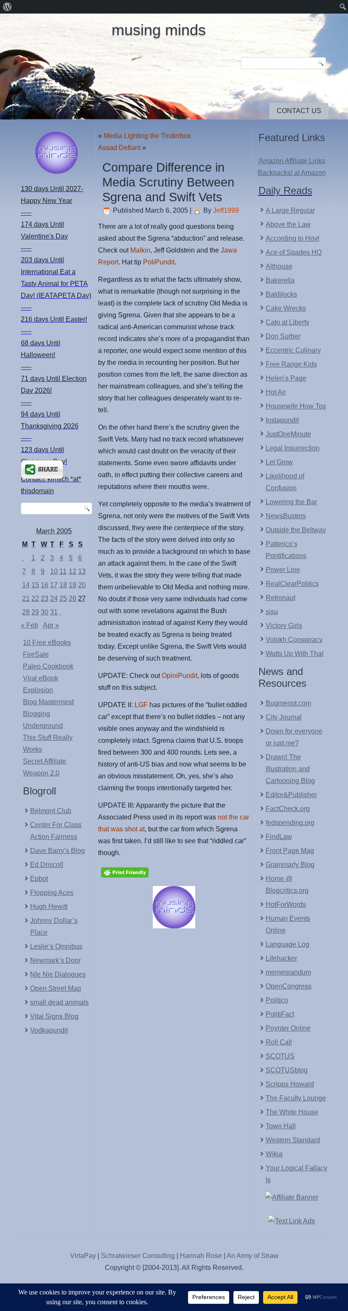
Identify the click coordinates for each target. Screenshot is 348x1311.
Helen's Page (286, 378)
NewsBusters (286, 515)
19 (72, 585)
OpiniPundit (179, 675)
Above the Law (288, 224)
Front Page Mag (290, 850)
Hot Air (276, 392)
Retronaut (280, 597)
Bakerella (280, 280)
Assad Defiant (119, 147)
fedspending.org (290, 822)
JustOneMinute (288, 434)
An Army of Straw (252, 1255)
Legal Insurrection (293, 448)
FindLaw (279, 836)
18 (63, 585)
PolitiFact (280, 1014)
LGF (141, 704)
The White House (292, 1112)
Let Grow (279, 462)
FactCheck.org (288, 808)
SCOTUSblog (287, 1070)
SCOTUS (280, 1056)
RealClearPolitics (292, 583)
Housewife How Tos (296, 406)
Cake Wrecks (286, 308)
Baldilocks (281, 294)
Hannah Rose (201, 1255)
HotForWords (286, 904)
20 (82, 585)
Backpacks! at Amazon (292, 172)
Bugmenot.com (288, 703)
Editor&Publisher (291, 794)
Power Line (283, 569)
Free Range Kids (291, 364)
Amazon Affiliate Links (291, 160)
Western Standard (293, 1140)
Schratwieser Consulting (138, 1255)
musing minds (159, 30)
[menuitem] (7, 7)
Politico (277, 1000)
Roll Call (279, 1042)
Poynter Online (288, 1028)
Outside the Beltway (296, 529)
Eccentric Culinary (293, 350)
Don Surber (283, 336)
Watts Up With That (294, 653)
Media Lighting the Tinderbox (147, 135)
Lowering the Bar (291, 502)
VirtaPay (84, 1255)
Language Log (287, 944)
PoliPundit (158, 262)
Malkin (140, 250)
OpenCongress (289, 986)
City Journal (284, 717)
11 (63, 571)
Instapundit (282, 420)
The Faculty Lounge (296, 1098)
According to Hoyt (292, 238)
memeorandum (288, 972)
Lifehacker (281, 958)
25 (63, 598)
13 (82, 571)
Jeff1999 (226, 210)
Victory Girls (284, 625)
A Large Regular (290, 210)
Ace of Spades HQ (294, 252)
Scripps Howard (290, 1084)
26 (72, 598)
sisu (272, 611)
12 (72, 571)
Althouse (279, 266)
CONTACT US (299, 110)
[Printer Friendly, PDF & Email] (125, 872)
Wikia (274, 1154)
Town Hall (281, 1126)
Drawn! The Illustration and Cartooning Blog (290, 768)
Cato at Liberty (287, 322)
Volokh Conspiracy (294, 639)
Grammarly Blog (290, 864)
